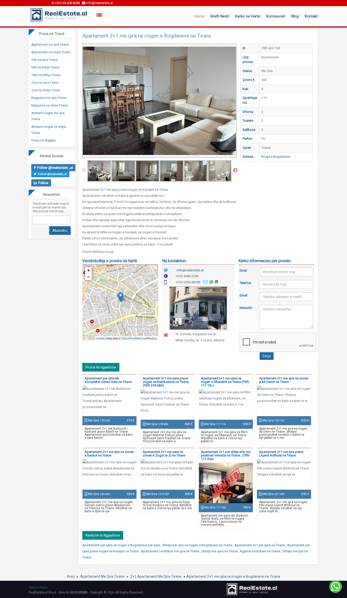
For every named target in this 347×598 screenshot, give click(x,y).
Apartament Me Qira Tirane (102, 576)
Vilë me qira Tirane (44, 60)
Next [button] (235, 170)
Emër (243, 270)
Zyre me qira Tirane (45, 82)
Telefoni (245, 283)
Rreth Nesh (220, 16)
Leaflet (100, 338)
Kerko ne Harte (247, 16)
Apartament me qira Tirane (50, 44)
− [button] (88, 276)
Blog (295, 16)
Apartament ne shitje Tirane (50, 52)
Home (199, 16)
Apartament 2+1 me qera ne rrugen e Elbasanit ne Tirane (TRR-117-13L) (225, 381)
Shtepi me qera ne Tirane (219, 551)
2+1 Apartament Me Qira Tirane (155, 576)
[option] (99, 171)
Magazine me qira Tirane (48, 98)
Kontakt (311, 16)
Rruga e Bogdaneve (275, 157)
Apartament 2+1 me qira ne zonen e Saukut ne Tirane (109, 453)
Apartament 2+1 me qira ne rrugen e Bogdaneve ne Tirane (233, 576)
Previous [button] (83, 170)
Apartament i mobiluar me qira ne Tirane (170, 551)
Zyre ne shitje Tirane (45, 90)
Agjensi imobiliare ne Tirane (260, 551)
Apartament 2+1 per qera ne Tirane (260, 545)
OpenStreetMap (131, 338)
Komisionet (275, 16)
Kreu (70, 576)
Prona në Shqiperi (43, 140)
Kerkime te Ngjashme (103, 535)
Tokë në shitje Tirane (45, 75)
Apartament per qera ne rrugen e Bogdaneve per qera (121, 545)
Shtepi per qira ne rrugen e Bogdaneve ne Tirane (197, 545)
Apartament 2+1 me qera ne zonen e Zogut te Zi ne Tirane (164, 453)
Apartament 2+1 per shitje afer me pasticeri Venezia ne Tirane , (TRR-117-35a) (225, 455)
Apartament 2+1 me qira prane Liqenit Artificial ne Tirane (281, 453)
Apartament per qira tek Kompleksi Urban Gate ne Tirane (108, 380)
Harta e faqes (38, 587)
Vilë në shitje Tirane (45, 67)
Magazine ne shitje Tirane (49, 105)
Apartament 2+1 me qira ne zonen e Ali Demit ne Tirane (283, 380)
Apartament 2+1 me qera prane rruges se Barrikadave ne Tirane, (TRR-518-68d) (166, 381)
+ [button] (88, 270)
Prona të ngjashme (101, 367)
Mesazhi (246, 308)
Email (243, 295)
